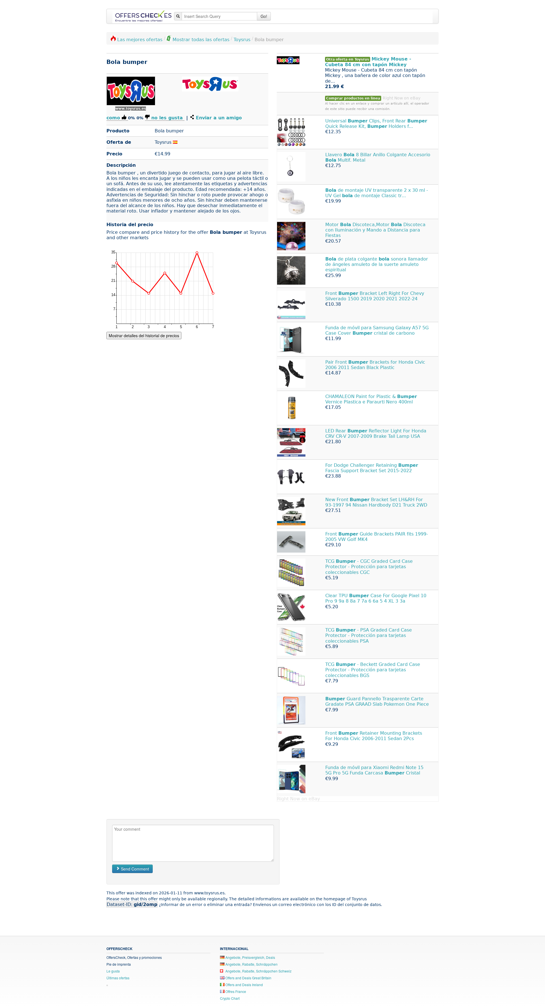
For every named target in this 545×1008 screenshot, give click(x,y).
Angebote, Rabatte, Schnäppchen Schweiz (258, 971)
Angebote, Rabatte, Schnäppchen (251, 964)
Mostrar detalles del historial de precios (144, 335)
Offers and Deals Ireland (244, 984)
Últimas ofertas (117, 977)
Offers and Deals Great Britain (248, 977)
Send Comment (134, 869)
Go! (264, 16)
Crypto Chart (230, 998)
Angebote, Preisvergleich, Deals (250, 957)
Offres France (235, 991)
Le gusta (113, 971)
